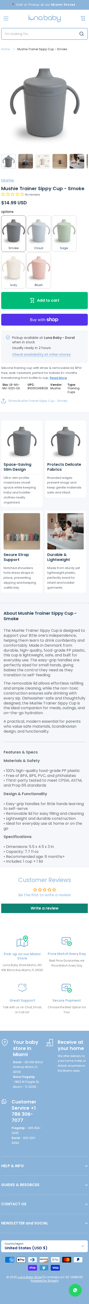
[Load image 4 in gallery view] (59, 161)
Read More (58, 378)
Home (5, 49)
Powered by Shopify (45, 1281)
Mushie (7, 180)
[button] (12, 194)
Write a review (45, 908)
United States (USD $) (26, 1248)
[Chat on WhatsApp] (75, 1290)
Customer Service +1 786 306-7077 (24, 1111)
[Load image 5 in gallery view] (77, 161)
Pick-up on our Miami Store (22, 956)
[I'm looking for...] (81, 34)
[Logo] (44, 18)
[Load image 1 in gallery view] (8, 161)
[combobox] (44, 34)
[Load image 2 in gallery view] (25, 161)
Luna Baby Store (30, 1277)
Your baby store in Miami (25, 1048)
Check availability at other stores (41, 354)
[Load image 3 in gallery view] (42, 161)
